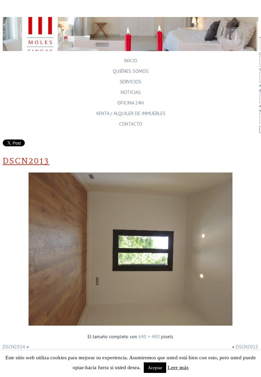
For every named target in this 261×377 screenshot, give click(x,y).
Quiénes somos (131, 71)
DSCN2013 (26, 161)
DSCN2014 (14, 347)
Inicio (130, 61)
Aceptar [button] (155, 367)
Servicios (130, 82)
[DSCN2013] (130, 326)
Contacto (130, 124)
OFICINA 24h (130, 103)
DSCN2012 (247, 347)
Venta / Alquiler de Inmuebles (131, 113)
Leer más (178, 367)
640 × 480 (149, 336)
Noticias (131, 92)
